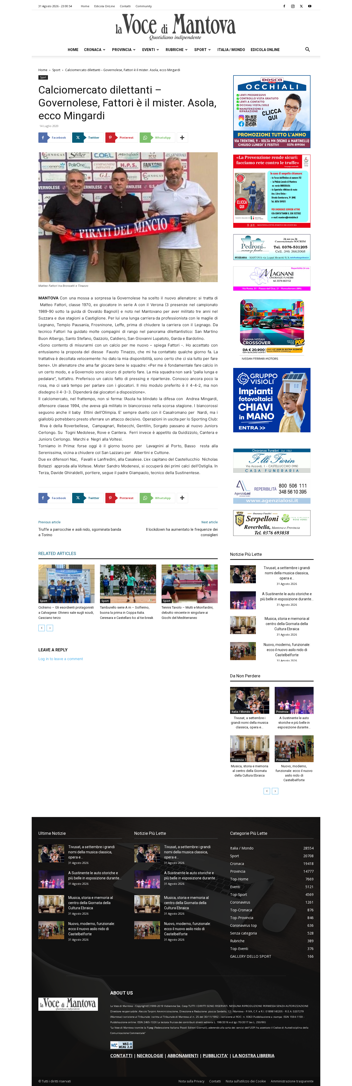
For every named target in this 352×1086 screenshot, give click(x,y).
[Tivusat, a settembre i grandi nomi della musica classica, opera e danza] (243, 574)
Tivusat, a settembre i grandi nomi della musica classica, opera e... (287, 573)
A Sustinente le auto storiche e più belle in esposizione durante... (294, 722)
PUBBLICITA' (215, 1055)
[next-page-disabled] (50, 628)
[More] (182, 137)
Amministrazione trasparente (292, 1081)
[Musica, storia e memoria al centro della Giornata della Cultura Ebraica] (243, 625)
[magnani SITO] (272, 289)
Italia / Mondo (231, 50)
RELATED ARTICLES (57, 553)
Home (85, 6)
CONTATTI (121, 1055)
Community (144, 6)
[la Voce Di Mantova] (176, 27)
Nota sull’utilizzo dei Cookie (246, 1081)
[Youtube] (310, 6)
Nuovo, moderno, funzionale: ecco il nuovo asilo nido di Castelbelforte (287, 650)
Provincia (121, 50)
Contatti (125, 6)
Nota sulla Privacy (191, 1081)
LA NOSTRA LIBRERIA (253, 1055)
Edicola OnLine (104, 6)
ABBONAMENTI (182, 1055)
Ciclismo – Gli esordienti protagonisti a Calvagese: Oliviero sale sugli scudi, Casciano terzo (66, 612)
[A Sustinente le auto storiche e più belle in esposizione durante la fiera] (243, 600)
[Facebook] (284, 6)
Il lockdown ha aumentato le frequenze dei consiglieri (182, 532)
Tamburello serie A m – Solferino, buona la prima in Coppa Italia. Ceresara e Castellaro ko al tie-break (126, 612)
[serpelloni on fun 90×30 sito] (272, 534)
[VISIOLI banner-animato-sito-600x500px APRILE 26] (272, 430)
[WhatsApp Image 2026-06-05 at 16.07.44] (272, 360)
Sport (200, 50)
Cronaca (92, 50)
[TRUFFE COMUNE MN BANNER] (272, 226)
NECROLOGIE (150, 1055)
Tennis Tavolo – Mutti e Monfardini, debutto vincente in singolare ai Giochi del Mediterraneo (187, 612)
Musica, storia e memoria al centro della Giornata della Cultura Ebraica (287, 624)
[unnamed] (272, 502)
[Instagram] (293, 6)
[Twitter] (301, 6)
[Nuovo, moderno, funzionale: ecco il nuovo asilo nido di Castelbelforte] (243, 651)
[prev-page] (41, 628)
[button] (307, 50)
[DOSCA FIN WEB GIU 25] (272, 146)
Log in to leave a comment (60, 658)
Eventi (148, 50)
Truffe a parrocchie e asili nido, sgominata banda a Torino (79, 532)
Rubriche (174, 50)
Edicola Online (265, 50)
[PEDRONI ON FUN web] (272, 258)
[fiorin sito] (272, 471)
